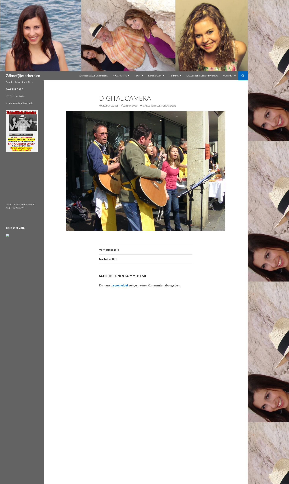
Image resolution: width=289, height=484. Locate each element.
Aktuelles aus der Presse (93, 75)
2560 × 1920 (130, 105)
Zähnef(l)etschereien (23, 76)
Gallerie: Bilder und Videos (202, 75)
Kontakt (228, 75)
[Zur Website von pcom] (7, 235)
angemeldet (120, 285)
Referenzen (154, 75)
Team (137, 75)
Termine (174, 75)
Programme (120, 75)
